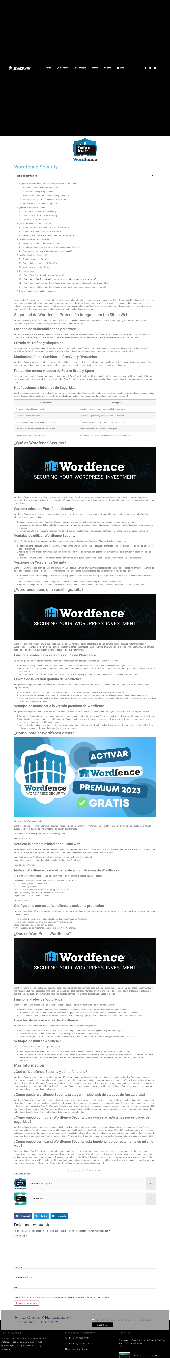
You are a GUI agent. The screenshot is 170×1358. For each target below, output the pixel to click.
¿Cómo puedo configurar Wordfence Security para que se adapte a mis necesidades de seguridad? (66, 283)
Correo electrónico (23, 1277)
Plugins (107, 68)
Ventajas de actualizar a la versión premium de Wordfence (48, 235)
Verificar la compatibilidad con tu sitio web (41, 243)
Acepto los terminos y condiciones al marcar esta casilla (122, 1320)
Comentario (20, 1236)
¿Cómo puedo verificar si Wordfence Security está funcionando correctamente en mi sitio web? (64, 287)
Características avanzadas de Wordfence (41, 263)
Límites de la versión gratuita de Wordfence (42, 231)
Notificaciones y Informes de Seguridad (40, 203)
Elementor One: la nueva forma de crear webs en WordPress (143, 1341)
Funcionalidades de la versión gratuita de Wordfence (46, 227)
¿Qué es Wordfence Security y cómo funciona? (43, 275)
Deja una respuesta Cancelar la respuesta (37, 291)
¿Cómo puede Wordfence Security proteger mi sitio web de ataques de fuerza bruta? (59, 279)
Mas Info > (123, 1346)
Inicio (48, 68)
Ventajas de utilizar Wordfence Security (40, 215)
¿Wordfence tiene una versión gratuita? (36, 223)
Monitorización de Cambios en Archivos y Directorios (46, 195)
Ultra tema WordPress (144, 1355)
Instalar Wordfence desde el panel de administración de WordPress (52, 247)
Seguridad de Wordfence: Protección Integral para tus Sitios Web (47, 184)
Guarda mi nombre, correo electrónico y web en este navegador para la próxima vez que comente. (63, 1297)
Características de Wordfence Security (39, 211)
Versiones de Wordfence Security (37, 219)
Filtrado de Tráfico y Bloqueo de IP (38, 191)
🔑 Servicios (62, 68)
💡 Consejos (80, 68)
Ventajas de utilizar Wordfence (36, 267)
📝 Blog (120, 68)
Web (16, 1287)
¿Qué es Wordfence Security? (32, 207)
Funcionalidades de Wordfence (36, 259)
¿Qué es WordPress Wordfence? (33, 255)
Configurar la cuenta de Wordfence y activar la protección (48, 251)
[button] (152, 176)
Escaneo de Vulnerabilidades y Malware (40, 187)
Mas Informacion (26, 271)
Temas (95, 68)
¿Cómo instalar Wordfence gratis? (34, 239)
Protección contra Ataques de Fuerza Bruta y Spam (45, 199)
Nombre (18, 1267)
